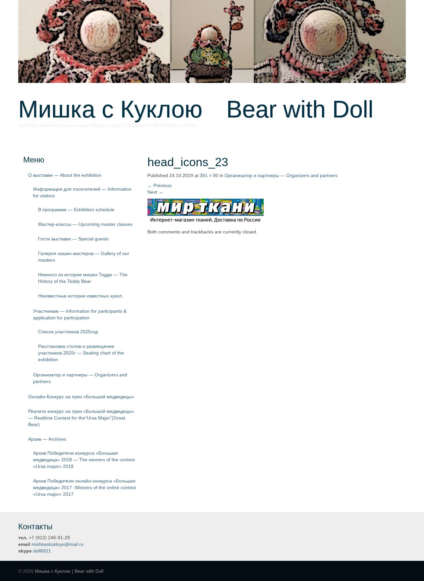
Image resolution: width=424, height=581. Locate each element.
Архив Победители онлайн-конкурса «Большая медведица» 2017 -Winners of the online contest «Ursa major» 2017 (84, 487)
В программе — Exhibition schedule (76, 209)
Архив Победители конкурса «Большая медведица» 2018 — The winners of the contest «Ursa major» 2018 (84, 459)
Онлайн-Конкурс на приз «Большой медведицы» (81, 396)
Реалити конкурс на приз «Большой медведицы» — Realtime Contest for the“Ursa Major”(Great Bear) (81, 418)
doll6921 (42, 550)
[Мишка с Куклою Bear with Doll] (212, 41)
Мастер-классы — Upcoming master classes (85, 224)
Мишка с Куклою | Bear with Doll (69, 571)
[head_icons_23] (205, 209)
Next (155, 192)
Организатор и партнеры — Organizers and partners (80, 378)
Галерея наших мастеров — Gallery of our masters (83, 257)
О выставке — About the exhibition (64, 175)
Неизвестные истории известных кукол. (80, 295)
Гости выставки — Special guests (73, 238)
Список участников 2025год (68, 331)
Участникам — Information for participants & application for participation (80, 314)
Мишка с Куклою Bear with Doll (195, 109)
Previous (159, 185)
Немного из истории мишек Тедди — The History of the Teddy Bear (83, 278)
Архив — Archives (47, 439)
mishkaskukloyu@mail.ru (57, 544)
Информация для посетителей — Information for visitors (82, 192)
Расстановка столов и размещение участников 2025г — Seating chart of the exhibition (81, 353)
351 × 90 (209, 175)
